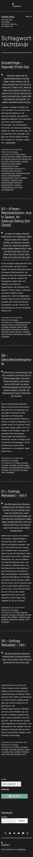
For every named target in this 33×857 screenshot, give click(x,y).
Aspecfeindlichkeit (7, 168)
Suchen (4, 817)
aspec (17, 166)
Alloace (3, 325)
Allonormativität (15, 164)
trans (16, 187)
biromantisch (24, 329)
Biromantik (15, 329)
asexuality (13, 327)
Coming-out (18, 168)
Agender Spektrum (15, 161)
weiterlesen (10, 143)
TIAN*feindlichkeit (7, 187)
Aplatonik (24, 612)
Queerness (17, 185)
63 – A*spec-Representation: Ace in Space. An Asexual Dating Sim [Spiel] (16, 217)
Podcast (15, 152)
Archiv (3, 779)
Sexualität (27, 334)
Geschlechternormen (8, 173)
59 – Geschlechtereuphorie (16, 359)
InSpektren (7, 17)
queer (20, 180)
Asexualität (5, 327)
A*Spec (23, 154)
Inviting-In (16, 178)
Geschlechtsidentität (14, 175)
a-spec (17, 154)
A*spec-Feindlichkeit (8, 156)
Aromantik (18, 325)
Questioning (13, 619)
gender (11, 171)
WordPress (22, 849)
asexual (24, 325)
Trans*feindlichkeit (7, 190)
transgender (5, 336)
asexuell (19, 327)
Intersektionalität (6, 178)
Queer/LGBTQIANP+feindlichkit (11, 182)
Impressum (6, 812)
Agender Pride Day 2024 (13, 159)
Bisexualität (5, 332)
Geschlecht (18, 171)
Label (8, 617)
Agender (18, 156)
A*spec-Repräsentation (23, 322)
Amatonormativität (7, 166)
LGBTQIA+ (24, 178)
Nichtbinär (14, 180)
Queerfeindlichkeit (7, 185)
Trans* (20, 187)
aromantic (10, 325)
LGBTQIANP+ (5, 180)
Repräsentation (19, 334)
